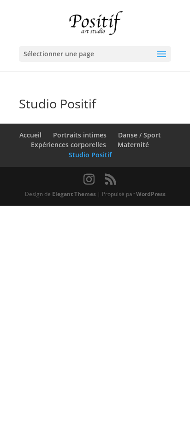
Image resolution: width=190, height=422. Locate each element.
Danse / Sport (139, 135)
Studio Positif (90, 154)
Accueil (30, 135)
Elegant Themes (74, 194)
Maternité (133, 144)
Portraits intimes (80, 135)
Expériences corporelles (68, 144)
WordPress (151, 194)
